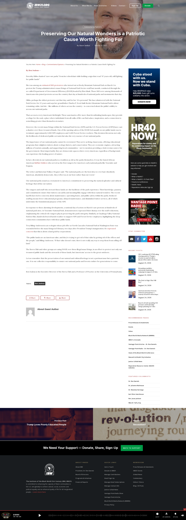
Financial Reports (82, 482)
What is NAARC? (137, 177)
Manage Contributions (112, 474)
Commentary (137, 478)
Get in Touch (108, 467)
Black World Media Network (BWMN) (141, 335)
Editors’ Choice (138, 482)
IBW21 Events (137, 471)
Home (38, 64)
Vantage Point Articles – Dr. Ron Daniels (143, 344)
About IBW (79, 467)
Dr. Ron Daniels (134, 381)
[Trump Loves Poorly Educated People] (46, 424)
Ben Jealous (40, 283)
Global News (137, 474)
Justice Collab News (135, 361)
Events (131, 327)
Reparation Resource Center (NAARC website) (141, 367)
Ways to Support (132, 448)
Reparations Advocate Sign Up (142, 187)
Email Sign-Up (109, 478)
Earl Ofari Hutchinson (136, 394)
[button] (39, 515)
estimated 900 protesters (52, 85)
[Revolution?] (139, 424)
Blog (43, 64)
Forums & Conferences (140, 182)
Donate (134, 174)
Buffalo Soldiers (41, 163)
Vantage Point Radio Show (113, 493)
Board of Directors (82, 474)
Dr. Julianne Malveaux (136, 385)
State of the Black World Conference (141, 353)
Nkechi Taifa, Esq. (135, 403)
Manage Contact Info (111, 486)
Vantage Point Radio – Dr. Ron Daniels (142, 348)
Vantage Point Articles (112, 497)
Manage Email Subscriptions (114, 482)
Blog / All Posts (138, 486)
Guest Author (84, 45)
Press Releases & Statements (139, 323)
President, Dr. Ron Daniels (85, 471)
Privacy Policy (109, 505)
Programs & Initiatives (83, 478)
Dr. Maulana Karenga (136, 390)
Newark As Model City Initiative (140, 357)
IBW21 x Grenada (135, 340)
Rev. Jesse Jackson (135, 398)
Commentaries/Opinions (93, 27)
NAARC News (136, 185)
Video (131, 331)
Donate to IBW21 (110, 471)
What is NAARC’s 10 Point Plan (142, 179)
